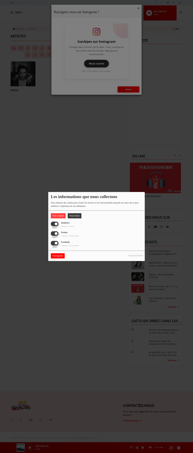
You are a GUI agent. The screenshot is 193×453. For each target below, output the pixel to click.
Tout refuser (74, 216)
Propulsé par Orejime (135, 255)
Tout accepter (58, 216)
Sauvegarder (57, 256)
